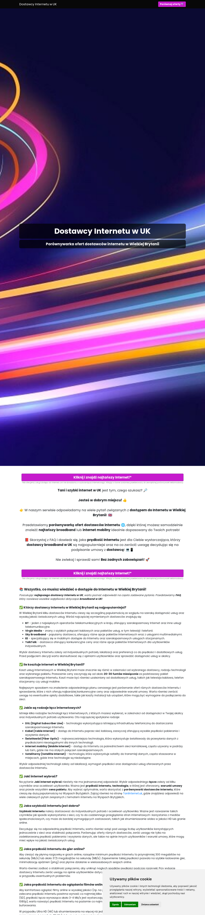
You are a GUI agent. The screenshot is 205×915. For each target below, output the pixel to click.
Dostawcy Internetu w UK (38, 4)
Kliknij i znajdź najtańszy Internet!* (103, 477)
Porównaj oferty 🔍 (172, 4)
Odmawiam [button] (130, 904)
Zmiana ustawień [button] (150, 904)
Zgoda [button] (115, 904)
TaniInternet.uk (132, 793)
